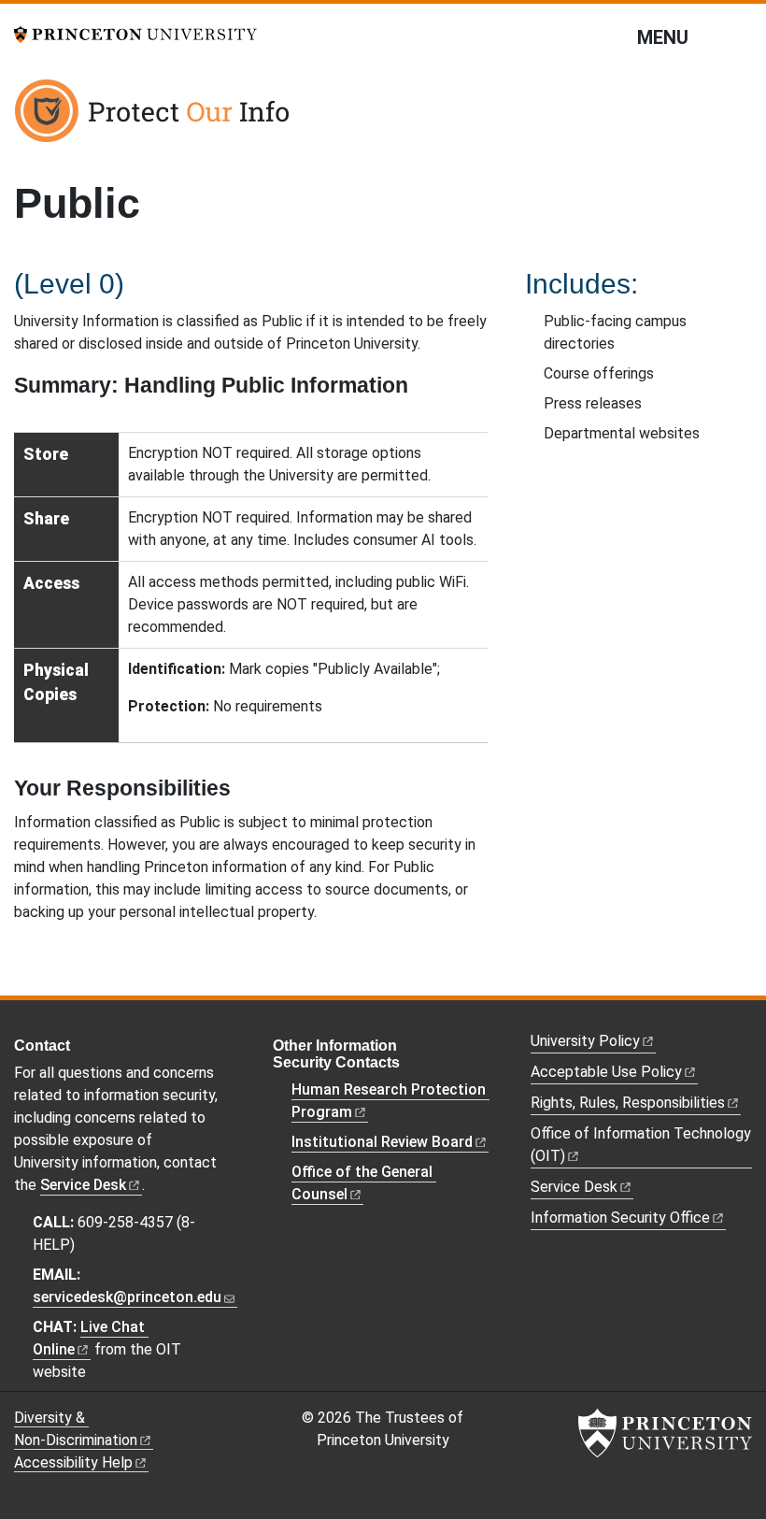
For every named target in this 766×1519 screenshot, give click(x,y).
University (585, 1041)
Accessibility (73, 1462)
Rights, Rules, (628, 1102)
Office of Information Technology (641, 1145)
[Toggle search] (740, 36)
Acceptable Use (606, 1072)
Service (83, 1185)
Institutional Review (382, 1142)
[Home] (154, 118)
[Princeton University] (135, 33)
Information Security (620, 1217)
